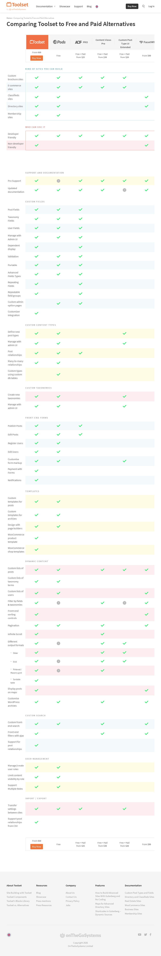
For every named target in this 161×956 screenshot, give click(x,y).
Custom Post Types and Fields (139, 892)
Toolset (17, 6)
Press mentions (43, 900)
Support (78, 6)
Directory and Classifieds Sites (139, 896)
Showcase (64, 6)
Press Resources (44, 905)
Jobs (68, 905)
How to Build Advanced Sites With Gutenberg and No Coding (107, 896)
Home (9, 18)
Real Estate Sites (133, 900)
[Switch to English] (9, 934)
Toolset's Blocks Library (18, 900)
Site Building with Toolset (19, 892)
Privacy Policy (72, 900)
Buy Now (132, 6)
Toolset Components (17, 896)
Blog (89, 6)
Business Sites (132, 909)
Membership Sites (133, 913)
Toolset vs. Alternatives (18, 905)
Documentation (44, 6)
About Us (70, 892)
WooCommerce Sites (135, 905)
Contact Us (71, 896)
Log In (151, 6)
